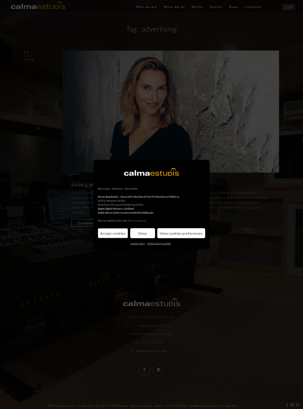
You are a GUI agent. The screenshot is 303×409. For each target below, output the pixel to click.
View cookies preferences (181, 233)
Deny (142, 233)
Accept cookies (113, 233)
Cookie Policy (137, 243)
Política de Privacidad (159, 243)
